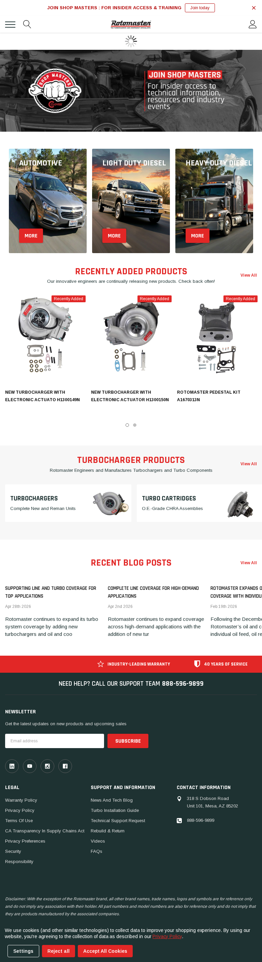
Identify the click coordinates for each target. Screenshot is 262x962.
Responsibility (19, 861)
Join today (199, 7)
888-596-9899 (183, 683)
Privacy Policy (19, 810)
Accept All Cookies (105, 951)
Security (13, 851)
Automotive (40, 163)
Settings (23, 951)
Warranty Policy (21, 800)
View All (249, 562)
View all (249, 275)
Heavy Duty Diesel (219, 163)
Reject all (58, 951)
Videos (98, 841)
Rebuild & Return (108, 830)
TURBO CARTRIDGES (169, 498)
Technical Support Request (118, 820)
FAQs (96, 851)
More (31, 235)
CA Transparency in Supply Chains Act (44, 830)
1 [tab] (127, 425)
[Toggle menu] (10, 24)
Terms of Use (19, 820)
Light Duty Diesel (134, 163)
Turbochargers (34, 498)
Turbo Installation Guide (115, 810)
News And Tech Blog (112, 800)
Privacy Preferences (25, 841)
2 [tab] (134, 425)
